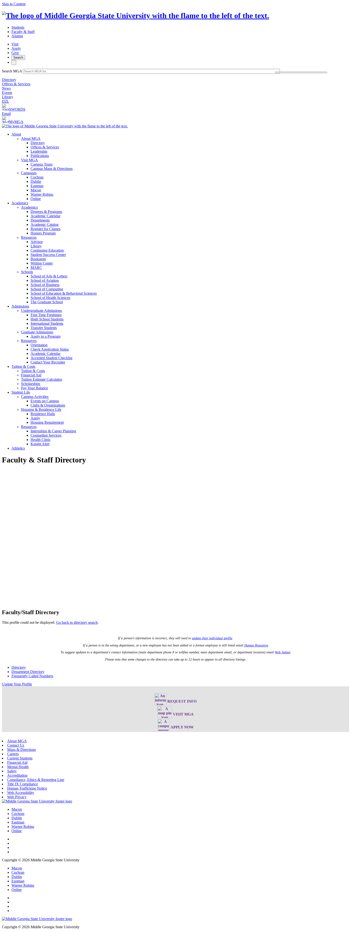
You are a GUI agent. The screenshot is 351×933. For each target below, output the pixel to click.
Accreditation (17, 775)
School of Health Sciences (50, 298)
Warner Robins (42, 194)
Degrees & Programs (46, 212)
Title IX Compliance (22, 784)
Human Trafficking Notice (27, 788)
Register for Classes (45, 229)
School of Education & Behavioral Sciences (64, 293)
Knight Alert (40, 444)
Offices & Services (16, 84)
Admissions (20, 306)
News (6, 88)
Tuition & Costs (23, 366)
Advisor (37, 242)
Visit (14, 44)
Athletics (18, 448)
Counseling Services (46, 435)
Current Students (19, 758)
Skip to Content (14, 4)
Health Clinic (41, 440)
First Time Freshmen (46, 315)
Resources (29, 237)
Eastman (37, 186)
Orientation (39, 345)
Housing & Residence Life (41, 409)
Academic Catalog (44, 224)
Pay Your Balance (34, 388)
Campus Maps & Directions (52, 169)
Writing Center (42, 263)
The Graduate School (47, 302)
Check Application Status (50, 349)
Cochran (37, 177)
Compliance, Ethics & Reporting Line (35, 780)
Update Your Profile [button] (17, 684)
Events (7, 93)
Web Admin (282, 652)
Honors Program (43, 233)
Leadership (39, 151)
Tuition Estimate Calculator (41, 379)
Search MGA (12, 71)
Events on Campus (45, 401)
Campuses (29, 173)
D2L (5, 101)
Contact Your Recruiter (48, 362)
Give (15, 53)
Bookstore (38, 259)
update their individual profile (212, 638)
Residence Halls (43, 414)
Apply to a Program (45, 336)
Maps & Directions (21, 750)
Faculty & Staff (23, 32)
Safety (12, 771)
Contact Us (15, 745)
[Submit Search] (301, 72)
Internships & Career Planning (53, 431)
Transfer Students (44, 328)
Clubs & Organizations (48, 405)
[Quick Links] (13, 62)
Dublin (36, 181)
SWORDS (17, 109)
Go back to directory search (77, 622)
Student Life (20, 392)
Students (17, 27)
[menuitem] (180, 166)
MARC (36, 268)
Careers (13, 754)
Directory (9, 80)
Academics (19, 203)
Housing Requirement (47, 422)
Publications (40, 156)
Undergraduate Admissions (41, 311)
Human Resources (256, 645)
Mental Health (18, 767)
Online (36, 199)
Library (7, 97)
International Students (47, 323)
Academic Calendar (45, 216)
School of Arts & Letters (49, 276)
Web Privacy (17, 797)
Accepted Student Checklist (51, 358)
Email (6, 114)
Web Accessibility (20, 793)
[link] (37, 801)
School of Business (45, 285)
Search (18, 57)
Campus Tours (42, 164)
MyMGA (16, 122)
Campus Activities (34, 397)
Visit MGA (29, 160)
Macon (36, 190)
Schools (27, 272)
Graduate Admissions (37, 332)
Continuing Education (47, 250)
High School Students (47, 319)
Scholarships (30, 384)
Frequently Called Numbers (32, 676)
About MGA (31, 138)
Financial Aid (31, 375)
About (16, 134)
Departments (40, 220)
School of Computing (47, 289)
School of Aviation (45, 280)
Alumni (17, 36)
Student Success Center (48, 255)
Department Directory (27, 672)
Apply (16, 48)
